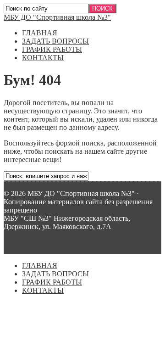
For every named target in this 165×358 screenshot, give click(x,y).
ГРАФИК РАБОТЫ (52, 49)
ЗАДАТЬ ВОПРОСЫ (55, 41)
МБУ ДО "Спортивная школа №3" (57, 17)
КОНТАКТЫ (43, 58)
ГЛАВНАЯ (39, 33)
